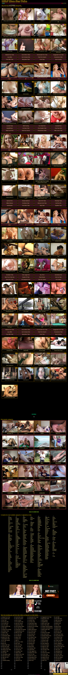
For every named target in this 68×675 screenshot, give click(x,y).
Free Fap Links (5, 621)
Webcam (54, 542)
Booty (9, 559)
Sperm (46, 540)
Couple (17, 540)
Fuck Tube (4, 620)
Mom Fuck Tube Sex (60, 646)
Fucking (24, 543)
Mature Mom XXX (59, 655)
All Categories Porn (59, 645)
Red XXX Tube (45, 641)
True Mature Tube (32, 637)
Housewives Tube (32, 618)
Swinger (46, 557)
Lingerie (31, 541)
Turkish (53, 527)
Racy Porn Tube (58, 638)
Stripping (47, 549)
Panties (39, 545)
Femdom (24, 530)
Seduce (46, 522)
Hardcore (25, 567)
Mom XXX (44, 660)
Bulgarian (10, 569)
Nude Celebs (31, 627)
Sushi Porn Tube (19, 657)
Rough (39, 575)
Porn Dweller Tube (19, 621)
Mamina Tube (31, 635)
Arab (9, 521)
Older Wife (4, 627)
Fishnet (24, 535)
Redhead (39, 569)
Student (46, 552)
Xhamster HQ (31, 643)
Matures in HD (19, 660)
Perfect (39, 549)
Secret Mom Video (19, 617)
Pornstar (39, 558)
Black (9, 553)
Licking (31, 540)
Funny (24, 544)
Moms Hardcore (32, 658)
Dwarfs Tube (4, 632)
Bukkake (10, 568)
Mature (31, 552)
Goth (24, 554)
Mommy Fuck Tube (6, 649)
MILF (31, 557)
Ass (9, 525)
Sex (46, 525)
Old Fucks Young (41, 538)
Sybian (46, 558)
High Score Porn (58, 620)
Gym (24, 561)
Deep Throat (18, 558)
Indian (31, 517)
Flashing (24, 538)
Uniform (54, 533)
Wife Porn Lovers (32, 655)
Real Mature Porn (33, 657)
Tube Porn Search (19, 618)
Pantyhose (40, 546)
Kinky (31, 528)
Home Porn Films (46, 652)
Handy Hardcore (5, 648)
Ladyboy (32, 534)
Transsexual (54, 526)
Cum (16, 547)
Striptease (47, 550)
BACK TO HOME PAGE (34, 511)
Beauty (9, 544)
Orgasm (39, 540)
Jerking (31, 523)
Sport (46, 542)
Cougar (17, 539)
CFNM (17, 521)
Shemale (47, 530)
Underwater (54, 532)
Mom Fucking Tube (6, 626)
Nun (38, 528)
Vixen (53, 538)
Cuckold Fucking (6, 660)
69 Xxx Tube (31, 654)
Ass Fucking (10, 526)
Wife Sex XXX (5, 657)
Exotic (24, 521)
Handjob (24, 566)
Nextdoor (39, 522)
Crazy (17, 543)
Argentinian (10, 522)
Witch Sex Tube (18, 632)
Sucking (46, 553)
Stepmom (47, 546)
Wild (53, 548)
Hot (23, 572)
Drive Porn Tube (5, 646)
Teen (53, 519)
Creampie (17, 544)
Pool (38, 557)
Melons (31, 554)
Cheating (17, 522)
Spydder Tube (5, 651)
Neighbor (39, 521)
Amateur (10, 517)
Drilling (17, 566)
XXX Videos (31, 645)
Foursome (25, 541)
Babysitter (10, 535)
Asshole (9, 527)
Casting (17, 518)
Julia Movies (31, 649)
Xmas (53, 553)
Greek (24, 558)
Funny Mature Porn (59, 635)
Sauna (46, 518)
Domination (18, 565)
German (24, 549)
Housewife (25, 574)
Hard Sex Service (19, 623)
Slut (46, 535)
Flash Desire (31, 646)
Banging (9, 538)
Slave (46, 534)
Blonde (9, 554)
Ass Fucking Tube (6, 618)
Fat (23, 528)
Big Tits (9, 548)
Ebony (24, 517)
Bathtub (9, 540)
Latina (31, 537)
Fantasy (24, 526)
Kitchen (31, 529)
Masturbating (32, 551)
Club (16, 533)
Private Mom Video (33, 623)
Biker (9, 549)
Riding (39, 571)
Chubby (17, 527)
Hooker (24, 570)
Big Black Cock (11, 545)
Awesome (10, 531)
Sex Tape (47, 526)
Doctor (17, 562)
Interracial (32, 518)
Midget (31, 556)
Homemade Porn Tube (33, 617)
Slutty (46, 536)
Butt (9, 571)
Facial (24, 525)
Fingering (25, 534)
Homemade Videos (6, 635)
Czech (17, 553)
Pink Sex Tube (59, 654)
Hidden (24, 568)
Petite (39, 552)
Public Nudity (40, 564)
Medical (31, 553)
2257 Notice (38, 674)
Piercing (39, 553)
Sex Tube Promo (45, 634)
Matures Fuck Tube (20, 654)
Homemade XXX (45, 655)
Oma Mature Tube (6, 654)
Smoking (47, 537)
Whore (53, 546)
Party (39, 547)
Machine (32, 545)
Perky (39, 551)
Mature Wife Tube (6, 645)
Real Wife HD (58, 658)
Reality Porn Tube (33, 652)
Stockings (47, 547)
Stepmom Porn (19, 655)
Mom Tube (17, 643)
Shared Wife (47, 528)
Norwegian (40, 525)
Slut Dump (18, 658)
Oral (38, 539)
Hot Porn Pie (18, 649)
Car (16, 517)
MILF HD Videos (59, 657)
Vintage (53, 537)
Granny (24, 557)
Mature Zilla (18, 652)
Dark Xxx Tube (5, 634)
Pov (38, 561)
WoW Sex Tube (58, 631)
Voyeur (53, 539)
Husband (24, 577)
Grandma (25, 555)
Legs (31, 538)
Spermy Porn (58, 623)
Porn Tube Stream (6, 640)
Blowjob (9, 556)
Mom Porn (58, 660)
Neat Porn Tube (45, 638)
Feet (24, 529)
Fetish (24, 531)
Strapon (46, 548)
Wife (53, 547)
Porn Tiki (4, 641)
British (9, 566)
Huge (24, 575)
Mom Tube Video (45, 624)
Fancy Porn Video (19, 641)
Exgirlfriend (25, 520)
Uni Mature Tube (58, 637)
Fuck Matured (18, 635)
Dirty (16, 561)
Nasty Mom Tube (19, 624)
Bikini (9, 550)
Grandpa (24, 556)
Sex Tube (4, 652)
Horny (24, 571)
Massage (32, 548)
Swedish (46, 555)
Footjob (24, 540)
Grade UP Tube (45, 646)
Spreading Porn (59, 651)
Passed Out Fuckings (6, 629)
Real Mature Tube (6, 638)
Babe (9, 534)
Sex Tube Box (58, 632)
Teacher (54, 518)
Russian (39, 576)
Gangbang (25, 547)
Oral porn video (45, 640)
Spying (46, 544)
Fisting (24, 537)
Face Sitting (25, 524)
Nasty (39, 518)
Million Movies (45, 648)
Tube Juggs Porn (32, 651)
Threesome (54, 521)
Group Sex (25, 559)
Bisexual (10, 551)
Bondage (10, 557)
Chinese (17, 526)
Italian (31, 519)
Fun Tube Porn (5, 623)
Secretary (47, 521)
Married (31, 547)
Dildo (17, 560)
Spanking (47, 539)
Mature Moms (58, 626)
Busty (9, 570)
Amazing (10, 518)
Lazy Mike (57, 617)
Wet (53, 543)
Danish (17, 557)
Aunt (9, 529)
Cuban (17, 545)
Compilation (18, 538)
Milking (31, 558)
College (17, 536)
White (53, 544)
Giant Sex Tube (32, 632)
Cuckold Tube (31, 620)
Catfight (17, 519)
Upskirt (53, 534)
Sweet (46, 556)
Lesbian (31, 539)
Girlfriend (25, 551)
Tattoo (53, 517)
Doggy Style (18, 563)
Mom (31, 561)
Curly (17, 550)
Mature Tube (18, 637)
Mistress (32, 560)
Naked (39, 517)
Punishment (40, 565)
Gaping (24, 548)
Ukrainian (54, 531)
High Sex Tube (32, 638)
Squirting (47, 545)
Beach (9, 543)
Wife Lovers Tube (45, 623)
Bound (9, 561)
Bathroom (10, 539)
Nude (39, 526)
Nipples (39, 524)
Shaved (46, 529)
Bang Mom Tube (45, 618)
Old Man (39, 535)
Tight (53, 522)
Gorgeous (25, 553)
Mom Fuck (31, 660)
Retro (39, 570)
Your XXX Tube (32, 640)
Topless (54, 524)
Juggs (31, 524)
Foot (24, 539)
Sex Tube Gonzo (18, 627)
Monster (32, 562)
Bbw (9, 541)
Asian (9, 524)
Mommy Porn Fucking (33, 626)
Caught (17, 520)
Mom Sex (4, 643)
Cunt (16, 549)
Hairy (24, 565)
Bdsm (9, 542)
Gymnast (25, 562)
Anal (9, 520)
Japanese (32, 522)
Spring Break (47, 543)
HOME (3, 3)
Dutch (17, 567)
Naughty (39, 520)
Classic (17, 528)
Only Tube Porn (32, 634)
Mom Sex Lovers (6, 655)
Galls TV (17, 640)
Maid (31, 546)
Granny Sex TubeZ (46, 632)
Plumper (39, 555)
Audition (9, 528)
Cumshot (17, 548)
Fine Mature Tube (45, 637)
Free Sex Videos (45, 645)
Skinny (46, 533)
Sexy (46, 527)
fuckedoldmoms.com (19, 631)
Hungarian (25, 576)
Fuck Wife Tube (58, 618)
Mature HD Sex (45, 657)
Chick (17, 525)
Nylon (39, 530)
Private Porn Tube (59, 634)
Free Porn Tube (18, 645)
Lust (31, 542)
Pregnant (39, 562)
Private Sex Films (59, 640)
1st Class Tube (32, 621)
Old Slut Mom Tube (33, 624)
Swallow (46, 554)
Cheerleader (18, 524)
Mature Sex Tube (5, 637)
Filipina (24, 532)
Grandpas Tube (19, 651)
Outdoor (39, 542)
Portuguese (40, 559)
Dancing (17, 556)
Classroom (18, 529)
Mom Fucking (18, 620)
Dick (16, 559)
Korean (31, 530)
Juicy (31, 525)
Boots (9, 558)
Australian (10, 530)
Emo (24, 518)
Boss (9, 560)
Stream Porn (18, 638)
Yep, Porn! (44, 651)
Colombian (18, 537)
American (10, 519)
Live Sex (64, 3)
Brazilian (10, 563)
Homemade (25, 569)
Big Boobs (10, 547)
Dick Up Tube (18, 646)
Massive (32, 549)
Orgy (39, 541)
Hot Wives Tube (5, 631)
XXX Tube (57, 624)
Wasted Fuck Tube (6, 617)
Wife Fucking (44, 620)
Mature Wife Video (46, 629)
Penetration (40, 548)
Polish (39, 556)
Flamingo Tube (32, 648)
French (24, 542)
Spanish (46, 538)
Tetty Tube (58, 649)
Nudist (39, 527)
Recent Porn (58, 629)
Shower (46, 531)
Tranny (53, 525)
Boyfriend (10, 562)
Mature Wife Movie (33, 629)
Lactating (32, 533)
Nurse (39, 529)
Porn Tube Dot (58, 641)
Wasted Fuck (58, 627)
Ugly (53, 530)
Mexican (32, 555)
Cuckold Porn (58, 621)
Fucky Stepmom (45, 643)
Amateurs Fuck (45, 658)
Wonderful (54, 549)
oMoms (4, 658)
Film (24, 533)
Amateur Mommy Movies (47, 626)
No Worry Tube (59, 648)
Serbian (46, 524)
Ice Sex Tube (45, 654)
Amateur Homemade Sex (47, 627)
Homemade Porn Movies (20, 629)
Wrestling (54, 550)
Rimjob (39, 572)
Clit (16, 530)
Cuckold (17, 546)
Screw (46, 520)
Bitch (9, 552)
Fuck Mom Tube (45, 649)
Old (38, 534)
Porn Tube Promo (32, 631)
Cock (17, 534)
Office (39, 533)
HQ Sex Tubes (32, 641)
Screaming (47, 519)
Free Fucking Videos (19, 626)
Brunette (10, 567)
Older (39, 537)
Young (53, 556)
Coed (17, 535)
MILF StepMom (58, 643)
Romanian (40, 574)
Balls (9, 537)
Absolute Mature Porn (46, 635)
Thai (53, 520)
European (25, 519)
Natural (39, 519)
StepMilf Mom (45, 621)
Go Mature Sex (59, 652)
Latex (31, 535)
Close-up (17, 531)
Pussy (39, 566)
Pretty (39, 563)
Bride (9, 565)
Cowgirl (17, 542)
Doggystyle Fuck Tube (46, 617)
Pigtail (39, 554)
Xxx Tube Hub (18, 634)
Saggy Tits (47, 517)
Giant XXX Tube (19, 648)
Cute (16, 552)
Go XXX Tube (5, 624)
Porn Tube (44, 631)
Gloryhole (25, 552)
